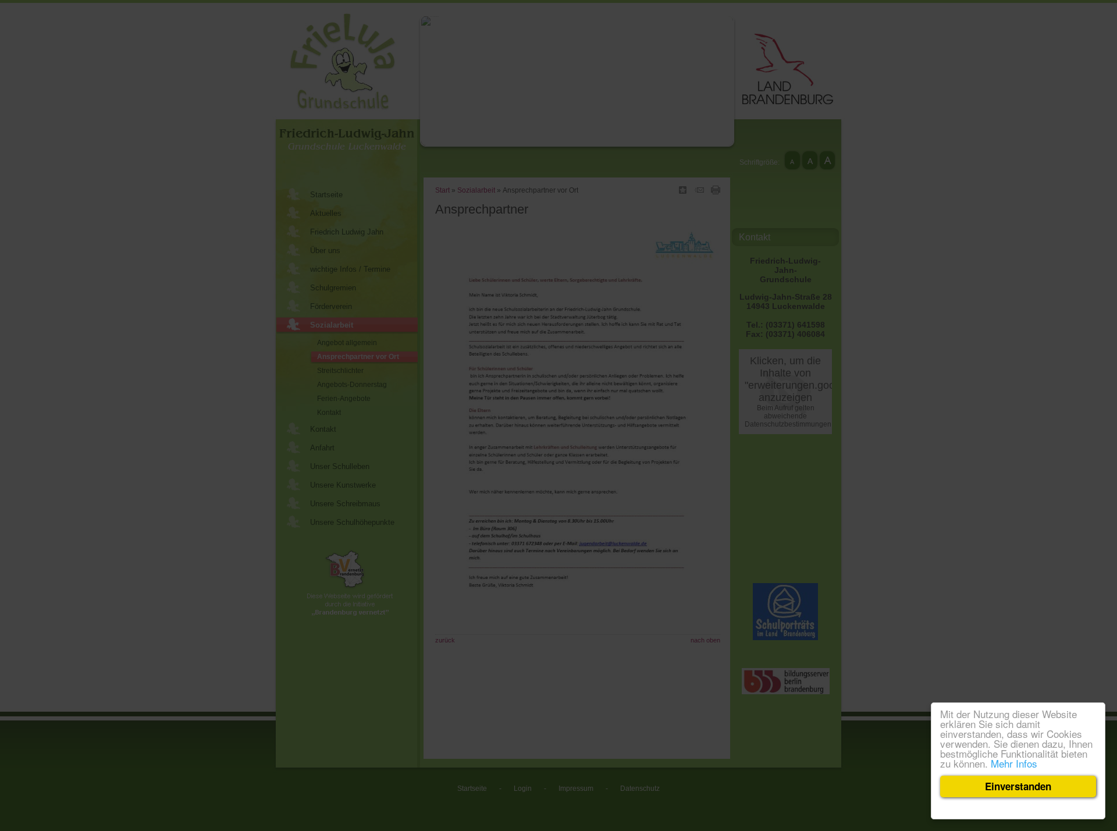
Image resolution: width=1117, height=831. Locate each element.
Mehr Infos (1014, 763)
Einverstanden (1018, 786)
